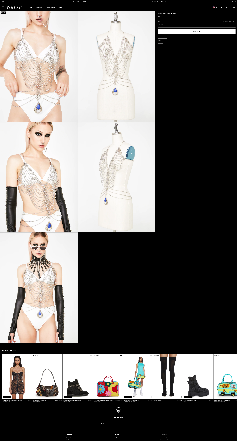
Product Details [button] (162, 38)
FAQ (117, 437)
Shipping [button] (160, 43)
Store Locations (165, 439)
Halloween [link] (39, 7)
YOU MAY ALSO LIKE (9, 350)
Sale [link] (60, 7)
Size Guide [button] (160, 40)
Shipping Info (117, 439)
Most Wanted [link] (51, 7)
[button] (78, 2)
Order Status (69, 437)
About (165, 437)
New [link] (30, 7)
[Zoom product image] (39, 66)
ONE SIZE (161, 24)
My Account (69, 439)
